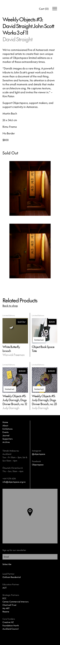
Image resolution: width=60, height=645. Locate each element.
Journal (5, 435)
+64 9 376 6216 (9, 478)
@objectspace (38, 454)
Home (5, 422)
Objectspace (38, 464)
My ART (6, 608)
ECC (4, 598)
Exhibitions (7, 428)
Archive (6, 442)
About (5, 425)
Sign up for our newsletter (14, 550)
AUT (4, 587)
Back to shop (10, 305)
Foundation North (10, 625)
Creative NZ (8, 622)
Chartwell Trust (9, 605)
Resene (5, 611)
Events (5, 432)
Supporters (7, 438)
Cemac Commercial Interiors (15, 601)
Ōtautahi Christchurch (12, 468)
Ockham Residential (11, 577)
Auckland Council (10, 628)
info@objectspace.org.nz (14, 481)
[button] (32, 516)
